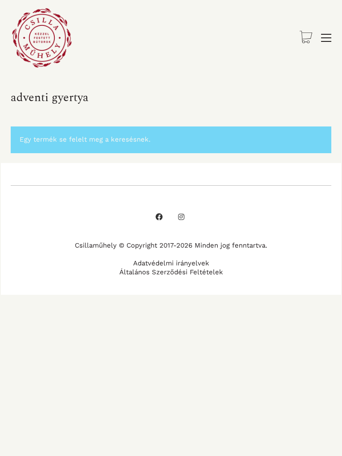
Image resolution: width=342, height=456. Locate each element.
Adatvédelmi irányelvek (171, 263)
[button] (326, 38)
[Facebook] (159, 217)
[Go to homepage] (42, 38)
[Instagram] (181, 217)
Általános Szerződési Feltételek (171, 272)
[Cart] (306, 38)
